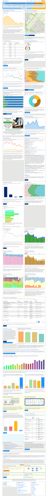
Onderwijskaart (34, 489)
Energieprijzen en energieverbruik (22, 490)
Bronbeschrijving (27, 449)
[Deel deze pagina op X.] (33, 470)
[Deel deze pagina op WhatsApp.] (41, 468)
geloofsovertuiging (42, 456)
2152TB (31, 148)
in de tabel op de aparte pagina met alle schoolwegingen (30, 347)
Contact (33, 493)
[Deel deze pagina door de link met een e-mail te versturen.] (28, 468)
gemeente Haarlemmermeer (8, 449)
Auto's (18, 488)
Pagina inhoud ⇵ (24, 8)
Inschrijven (5, 477)
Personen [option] (4, 253)
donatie (5, 467)
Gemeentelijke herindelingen (35, 484)
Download (5, 411)
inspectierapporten (11, 324)
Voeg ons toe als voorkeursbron (29, 477)
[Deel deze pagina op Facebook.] (33, 468)
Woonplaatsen (22, 484)
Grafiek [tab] (5, 13)
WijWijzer (30, 147)
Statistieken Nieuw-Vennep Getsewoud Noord (9, 353)
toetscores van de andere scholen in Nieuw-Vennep (13, 85)
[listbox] (28, 43)
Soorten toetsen (6, 65)
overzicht (5, 86)
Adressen (19, 483)
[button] (14, 10)
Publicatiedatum (26, 301)
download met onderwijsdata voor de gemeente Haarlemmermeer (31, 371)
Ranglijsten (33, 486)
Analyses (33, 483)
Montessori (4, 457)
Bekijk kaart (26, 35)
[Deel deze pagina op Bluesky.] (37, 470)
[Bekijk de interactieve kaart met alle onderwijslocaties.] (35, 23)
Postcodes (19, 484)
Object (36, 301)
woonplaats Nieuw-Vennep (15, 445)
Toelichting (26, 59)
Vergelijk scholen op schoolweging (8, 342)
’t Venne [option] (28, 43)
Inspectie (31, 301)
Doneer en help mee (6, 470)
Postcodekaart (34, 490)
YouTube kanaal (34, 494)
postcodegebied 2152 (5, 202)
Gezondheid (19, 489)
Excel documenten (17, 408)
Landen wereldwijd (20, 486)
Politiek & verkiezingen (20, 492)
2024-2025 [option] (29, 44)
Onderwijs (19, 491)
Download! (26, 410)
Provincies (19, 485)
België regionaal (25, 486)
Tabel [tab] (7, 13)
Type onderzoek (5, 301)
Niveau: (26, 43)
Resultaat (19, 301)
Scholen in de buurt (31, 35)
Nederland (22, 485)
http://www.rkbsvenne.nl (34, 152)
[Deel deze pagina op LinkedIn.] (37, 468)
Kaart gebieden (34, 488)
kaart (14, 447)
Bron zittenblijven (27, 135)
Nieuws (33, 485)
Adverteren (33, 492)
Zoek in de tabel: (35, 299)
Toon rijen (5, 320)
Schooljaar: (26, 44)
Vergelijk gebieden (27, 112)
